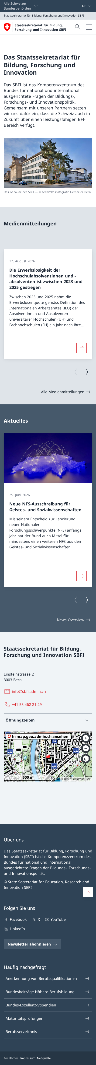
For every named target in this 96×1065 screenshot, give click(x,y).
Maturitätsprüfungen (24, 1018)
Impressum (27, 1058)
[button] (88, 892)
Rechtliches (11, 1058)
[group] (48, 304)
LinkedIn (17, 928)
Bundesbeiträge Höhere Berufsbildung (40, 991)
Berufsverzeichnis (21, 1031)
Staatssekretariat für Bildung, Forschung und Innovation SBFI (40, 27)
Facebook (18, 919)
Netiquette (44, 1058)
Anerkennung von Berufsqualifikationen (41, 978)
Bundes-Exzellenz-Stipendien (31, 1005)
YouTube (58, 919)
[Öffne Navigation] (89, 27)
